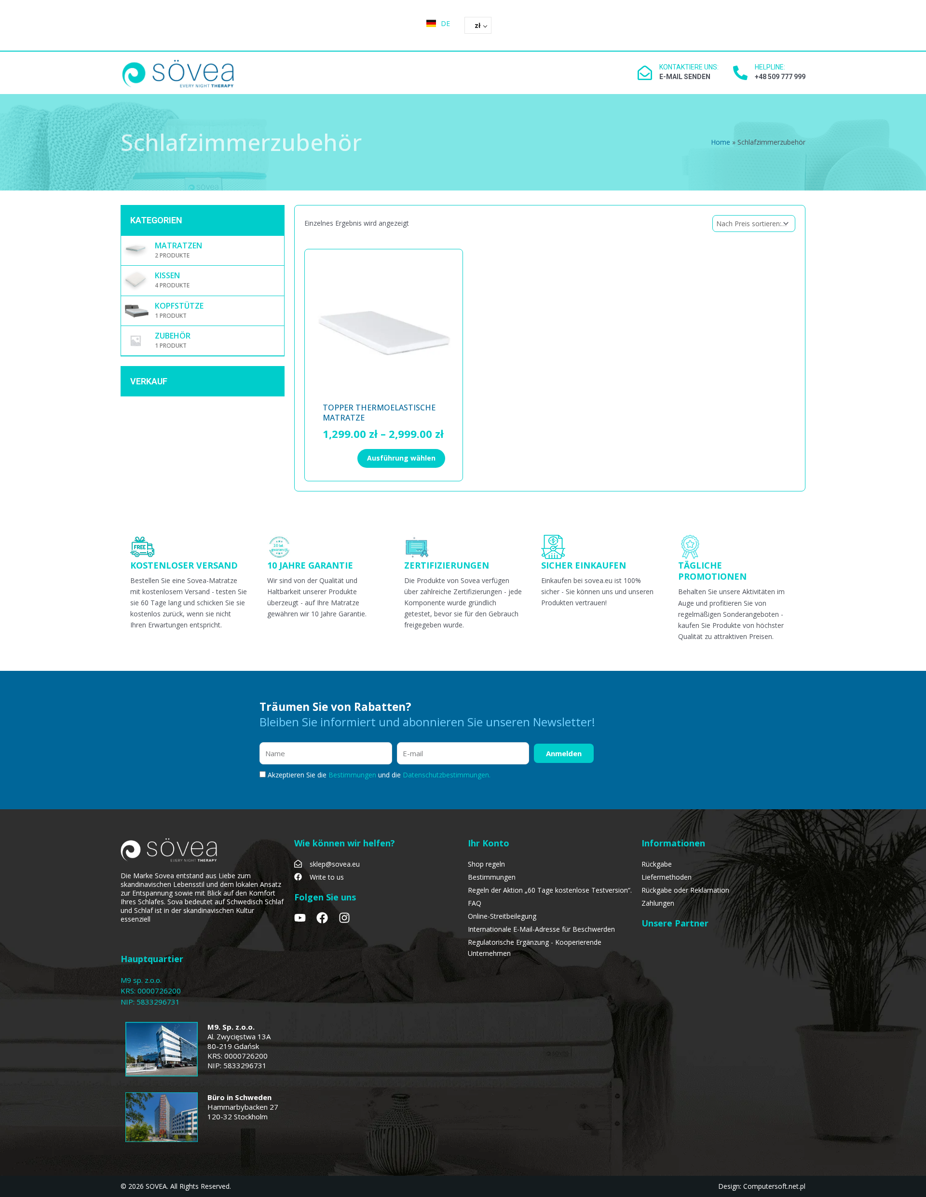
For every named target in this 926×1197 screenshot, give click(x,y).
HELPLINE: (770, 67)
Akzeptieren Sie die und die (379, 774)
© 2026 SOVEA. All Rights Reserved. (176, 1186)
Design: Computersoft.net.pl (761, 1186)
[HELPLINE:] (740, 73)
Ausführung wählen (401, 457)
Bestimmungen (353, 774)
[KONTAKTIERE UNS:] (645, 73)
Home (720, 142)
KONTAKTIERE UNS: (689, 67)
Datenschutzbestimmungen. (446, 774)
